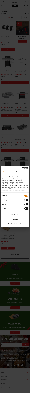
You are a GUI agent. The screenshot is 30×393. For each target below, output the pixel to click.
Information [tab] (15, 171)
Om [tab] (24, 171)
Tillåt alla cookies (15, 214)
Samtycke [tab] (5, 171)
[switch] (26, 200)
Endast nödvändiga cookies (15, 223)
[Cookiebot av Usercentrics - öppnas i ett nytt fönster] (22, 168)
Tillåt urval (15, 219)
